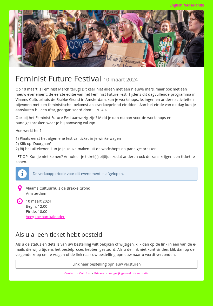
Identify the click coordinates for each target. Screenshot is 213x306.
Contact (69, 273)
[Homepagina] (106, 38)
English (176, 5)
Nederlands (193, 5)
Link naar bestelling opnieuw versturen (106, 264)
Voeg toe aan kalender (45, 216)
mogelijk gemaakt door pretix (129, 273)
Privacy (99, 273)
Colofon (84, 273)
